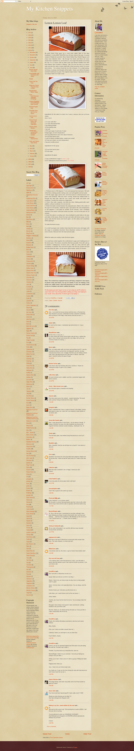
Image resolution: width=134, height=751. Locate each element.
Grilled (28, 363)
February (32, 153)
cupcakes (29, 300)
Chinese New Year (31, 272)
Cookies (55, 300)
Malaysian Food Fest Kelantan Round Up (32, 418)
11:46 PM (51, 381)
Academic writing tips (100, 228)
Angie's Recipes (53, 679)
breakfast (28, 242)
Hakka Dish (29, 368)
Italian (28, 386)
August (32, 62)
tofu (27, 569)
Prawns (28, 490)
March (31, 151)
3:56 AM (51, 415)
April (31, 148)
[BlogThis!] (69, 298)
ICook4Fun (52, 571)
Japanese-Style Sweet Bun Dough (104, 202)
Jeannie (51, 396)
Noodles (28, 448)
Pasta (28, 467)
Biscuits (28, 231)
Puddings (28, 493)
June (31, 67)
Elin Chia (51, 309)
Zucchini (28, 595)
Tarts (27, 558)
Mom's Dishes (30, 434)
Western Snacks (30, 590)
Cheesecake (29, 261)
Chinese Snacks (30, 275)
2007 (29, 164)
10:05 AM (51, 566)
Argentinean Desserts (32, 195)
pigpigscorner (53, 537)
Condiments (29, 293)
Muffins (28, 439)
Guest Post (29, 365)
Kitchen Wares (30, 398)
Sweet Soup (29, 555)
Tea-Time (28, 560)
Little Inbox (52, 375)
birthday (28, 228)
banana (28, 214)
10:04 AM (51, 473)
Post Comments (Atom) (56, 737)
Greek (28, 356)
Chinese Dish (29, 270)
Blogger (75, 747)
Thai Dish (28, 565)
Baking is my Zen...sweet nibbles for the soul (61, 705)
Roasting (28, 506)
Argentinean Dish (30, 198)
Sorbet (28, 539)
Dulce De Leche (30, 326)
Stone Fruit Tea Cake (33, 82)
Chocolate (29, 277)
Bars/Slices (29, 219)
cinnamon (29, 282)
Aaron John (52, 691)
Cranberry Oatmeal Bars (33, 138)
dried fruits (29, 319)
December (32, 52)
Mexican (28, 425)
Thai (27, 562)
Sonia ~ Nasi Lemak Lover (56, 386)
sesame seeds (30, 532)
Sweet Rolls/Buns (31, 553)
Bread (28, 240)
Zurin (50, 454)
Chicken (28, 263)
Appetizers (29, 190)
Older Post (87, 734)
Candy (28, 254)
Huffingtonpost (30, 647)
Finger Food (29, 340)
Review (28, 502)
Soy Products (30, 544)
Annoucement (30, 188)
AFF (27, 183)
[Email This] (67, 298)
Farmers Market (30, 333)
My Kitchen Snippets (49, 8)
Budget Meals (30, 247)
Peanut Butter (30, 472)
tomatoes (28, 571)
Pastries (28, 469)
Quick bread (29, 497)
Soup (27, 541)
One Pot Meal (30, 455)
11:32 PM (51, 369)
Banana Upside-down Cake (33, 70)
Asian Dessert (30, 201)
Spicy (27, 546)
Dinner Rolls (29, 314)
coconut (28, 289)
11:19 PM (51, 520)
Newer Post (47, 734)
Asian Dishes (29, 203)
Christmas (29, 279)
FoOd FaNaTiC (53, 478)
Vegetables (29, 581)
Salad (27, 516)
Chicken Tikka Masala (33, 127)
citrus (27, 284)
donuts (28, 317)
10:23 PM (51, 317)
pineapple (28, 479)
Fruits (27, 347)
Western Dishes (30, 588)
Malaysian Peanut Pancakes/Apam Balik (34, 87)
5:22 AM (51, 553)
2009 (29, 159)
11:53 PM (51, 390)
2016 (29, 35)
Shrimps (28, 534)
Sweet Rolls (29, 551)
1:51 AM (51, 402)
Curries (28, 303)
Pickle (28, 474)
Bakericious (52, 548)
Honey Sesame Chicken (104, 174)
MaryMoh (51, 443)
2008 (29, 161)
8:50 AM (51, 685)
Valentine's (29, 578)
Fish (27, 342)
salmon (28, 518)
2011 (29, 47)
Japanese (29, 391)
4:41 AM (51, 428)
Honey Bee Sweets (54, 420)
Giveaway (29, 351)
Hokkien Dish (29, 375)
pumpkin (28, 495)
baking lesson (30, 212)
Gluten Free (29, 354)
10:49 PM (51, 327)
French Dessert (30, 344)
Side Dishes (29, 537)
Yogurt (28, 592)
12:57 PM (51, 483)
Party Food (29, 465)
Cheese (28, 259)
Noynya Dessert (30, 451)
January (32, 156)
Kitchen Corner (53, 363)
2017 (29, 32)
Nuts (27, 453)
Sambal (28, 520)
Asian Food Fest (30, 205)
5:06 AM (51, 543)
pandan (28, 462)
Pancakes (29, 460)
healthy (28, 372)
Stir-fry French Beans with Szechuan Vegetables (33, 122)
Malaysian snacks (31, 421)
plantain (28, 481)
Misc (27, 430)
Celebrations (29, 256)
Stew (27, 548)
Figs (27, 338)
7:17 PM (51, 506)
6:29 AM (51, 449)
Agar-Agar (29, 185)
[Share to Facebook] (72, 298)
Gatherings (29, 349)
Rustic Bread (29, 513)
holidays (28, 377)
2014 (29, 40)
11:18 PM (51, 358)
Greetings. (29, 361)
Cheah (50, 433)
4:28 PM (51, 674)
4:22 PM (51, 638)
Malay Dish (29, 407)
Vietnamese (29, 585)
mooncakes (29, 437)
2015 (29, 37)
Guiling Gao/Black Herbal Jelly (104, 220)
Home (67, 734)
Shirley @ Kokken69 (54, 526)
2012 (29, 45)
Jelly (27, 393)
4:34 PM (51, 700)
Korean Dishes (30, 400)
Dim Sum (28, 312)
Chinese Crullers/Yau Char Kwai (104, 192)
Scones (28, 527)
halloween (29, 370)
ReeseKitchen (53, 332)
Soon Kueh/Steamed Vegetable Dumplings (34, 97)
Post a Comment (51, 726)
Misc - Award (29, 432)
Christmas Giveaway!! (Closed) (104, 133)
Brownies (28, 245)
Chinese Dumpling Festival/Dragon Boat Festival (34, 103)
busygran (51, 407)
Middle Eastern (30, 428)
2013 (29, 42)
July (31, 65)
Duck (27, 324)
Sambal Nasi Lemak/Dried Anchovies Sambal (33, 132)
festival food (29, 335)
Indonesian (29, 384)
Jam (27, 389)
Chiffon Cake (29, 268)
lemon (28, 405)
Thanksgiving (29, 567)
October (32, 57)
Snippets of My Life (31, 24)
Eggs (27, 330)
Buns (27, 249)
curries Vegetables (31, 305)
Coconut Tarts (104, 209)
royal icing (29, 509)
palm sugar (29, 458)
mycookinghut (53, 488)
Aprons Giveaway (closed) (104, 183)
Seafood (28, 530)
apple (27, 192)
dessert (60, 300)
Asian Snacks (30, 207)
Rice (27, 504)
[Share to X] (70, 298)
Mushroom (29, 444)
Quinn (50, 347)
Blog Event (29, 233)
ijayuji (50, 323)
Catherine (51, 467)
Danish (28, 307)
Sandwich (29, 523)
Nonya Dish (29, 446)
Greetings (29, 358)
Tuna (27, 574)
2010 (29, 50)
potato (28, 486)
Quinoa (28, 500)
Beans (28, 224)
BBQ (27, 221)
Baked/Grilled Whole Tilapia (33, 91)
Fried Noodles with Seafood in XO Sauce (34, 75)
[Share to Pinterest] (74, 298)
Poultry (28, 488)
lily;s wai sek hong (54, 558)
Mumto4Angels (53, 511)
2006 (29, 167)
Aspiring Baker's (30, 210)
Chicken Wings (30, 266)
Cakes (50, 300)
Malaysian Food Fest (32, 409)
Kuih (27, 402)
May (31, 146)
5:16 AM (51, 438)
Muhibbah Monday (31, 442)
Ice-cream (29, 379)
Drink (27, 321)
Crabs (28, 298)
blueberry (28, 238)
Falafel (31, 79)
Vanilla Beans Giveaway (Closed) (104, 165)
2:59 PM (51, 723)
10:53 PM (51, 342)
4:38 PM (51, 493)
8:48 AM (51, 462)
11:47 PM (51, 532)
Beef (27, 226)
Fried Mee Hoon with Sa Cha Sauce (33, 112)
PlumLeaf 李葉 (53, 498)
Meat (27, 423)
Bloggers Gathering (31, 235)
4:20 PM (51, 613)
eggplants (29, 328)
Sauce (28, 525)
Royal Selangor (30, 511)
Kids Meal (29, 396)
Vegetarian (29, 583)
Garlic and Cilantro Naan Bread (34, 142)
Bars (27, 217)
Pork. (27, 483)
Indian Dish (29, 382)
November (32, 55)
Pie (27, 476)
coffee (28, 291)
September (33, 60)
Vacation (28, 576)
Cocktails (28, 286)
